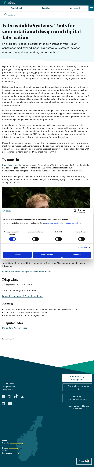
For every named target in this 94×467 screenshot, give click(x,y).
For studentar (9, 383)
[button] (91, 3)
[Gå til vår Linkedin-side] (3, 403)
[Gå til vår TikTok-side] (16, 396)
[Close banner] (90, 211)
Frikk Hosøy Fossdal (11, 165)
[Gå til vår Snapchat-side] (22, 397)
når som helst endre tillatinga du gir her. (63, 223)
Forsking (46, 8)
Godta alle (77, 255)
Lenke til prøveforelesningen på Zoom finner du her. (26, 271)
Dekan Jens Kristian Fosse (14, 328)
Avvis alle (17, 255)
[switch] (35, 239)
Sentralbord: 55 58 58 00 (78, 387)
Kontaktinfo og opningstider (77, 378)
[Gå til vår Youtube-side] (10, 403)
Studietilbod (16, 8)
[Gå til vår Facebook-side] (3, 396)
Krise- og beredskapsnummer (77, 398)
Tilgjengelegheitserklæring (77, 406)
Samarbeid (75, 8)
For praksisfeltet (10, 386)
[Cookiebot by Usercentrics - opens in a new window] (75, 211)
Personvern (77, 409)
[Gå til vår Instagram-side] (9, 396)
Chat (81, 461)
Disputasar (10, 15)
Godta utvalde (47, 255)
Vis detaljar (82, 248)
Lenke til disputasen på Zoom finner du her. (22, 296)
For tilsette (8, 390)
